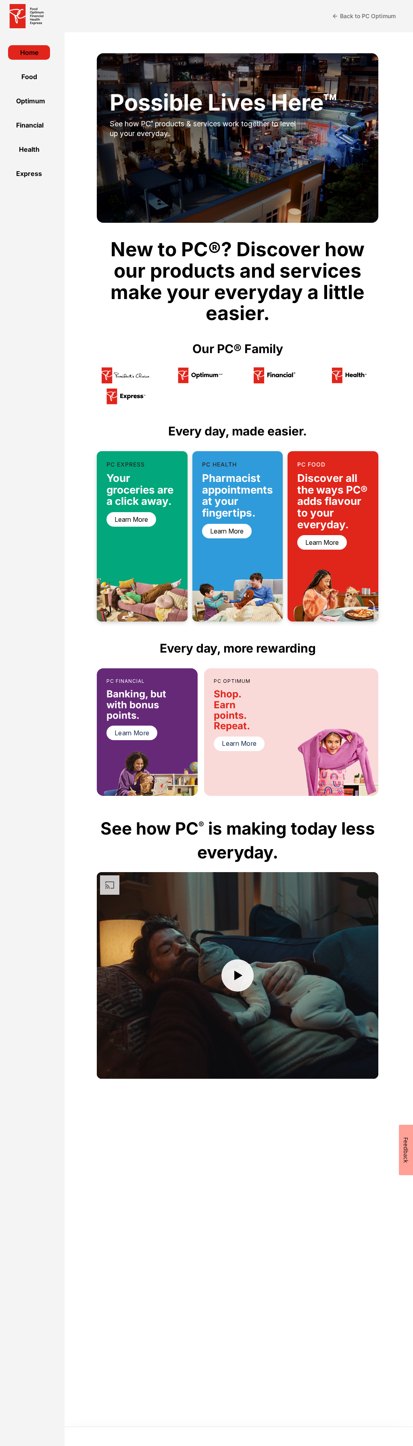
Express (29, 174)
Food (29, 77)
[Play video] (237, 975)
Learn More (132, 733)
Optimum (30, 101)
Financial (30, 125)
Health (29, 149)
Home (29, 52)
